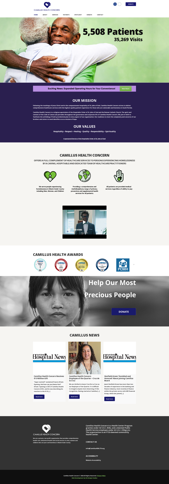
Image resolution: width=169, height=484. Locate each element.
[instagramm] (119, 4)
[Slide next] (133, 265)
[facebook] (115, 4)
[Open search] (134, 15)
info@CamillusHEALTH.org (95, 448)
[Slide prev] (35, 265)
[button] (84, 222)
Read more (39, 397)
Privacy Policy (101, 476)
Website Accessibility (93, 460)
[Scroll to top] (164, 474)
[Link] (47, 7)
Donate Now (115, 65)
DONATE (130, 4)
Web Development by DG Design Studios (84, 478)
